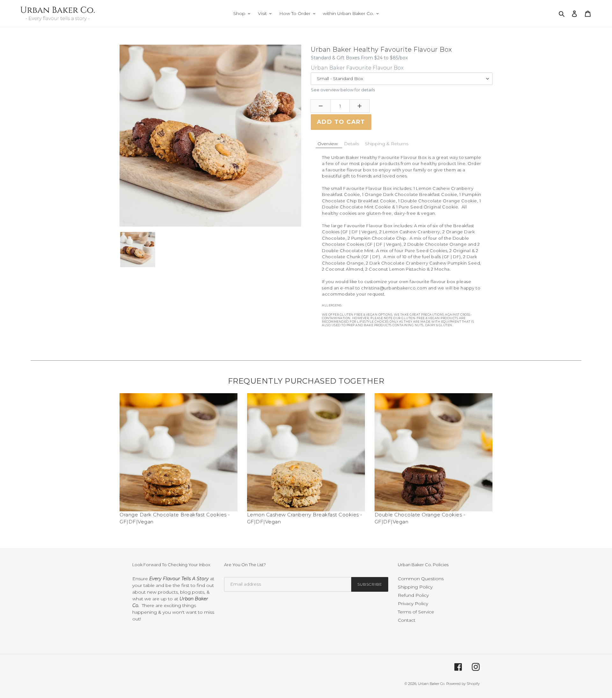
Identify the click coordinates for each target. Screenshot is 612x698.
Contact (406, 620)
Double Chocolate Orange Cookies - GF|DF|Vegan (420, 518)
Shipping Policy (415, 587)
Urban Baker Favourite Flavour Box (357, 68)
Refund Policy (413, 595)
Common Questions (421, 579)
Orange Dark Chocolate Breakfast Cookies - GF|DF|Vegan (175, 518)
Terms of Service (416, 612)
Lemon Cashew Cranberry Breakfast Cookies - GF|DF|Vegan (304, 518)
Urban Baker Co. (431, 683)
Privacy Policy (413, 603)
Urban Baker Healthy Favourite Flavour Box (381, 49)
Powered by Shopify (463, 683)
